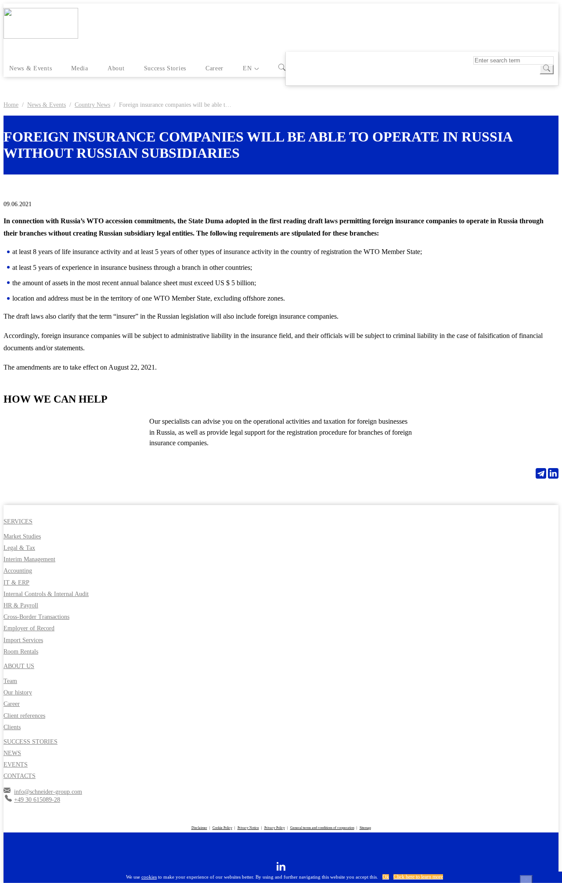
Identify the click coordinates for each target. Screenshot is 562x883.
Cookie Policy (222, 828)
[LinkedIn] (553, 473)
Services (18, 521)
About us (19, 666)
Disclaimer (199, 828)
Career (214, 68)
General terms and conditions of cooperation (322, 828)
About (116, 68)
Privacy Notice (248, 828)
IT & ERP (16, 582)
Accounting (18, 570)
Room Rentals (21, 651)
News (12, 753)
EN (247, 68)
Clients (12, 727)
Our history (18, 692)
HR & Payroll (21, 605)
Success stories (165, 68)
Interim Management (29, 559)
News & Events (30, 68)
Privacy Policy (274, 828)
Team (10, 681)
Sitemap (365, 828)
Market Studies (22, 536)
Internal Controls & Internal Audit (46, 594)
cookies (149, 876)
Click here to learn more (418, 876)
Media (79, 68)
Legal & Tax (19, 548)
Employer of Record (29, 628)
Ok (385, 876)
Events (16, 764)
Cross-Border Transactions (36, 617)
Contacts (20, 776)
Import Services (23, 640)
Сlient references (24, 715)
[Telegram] (541, 473)
